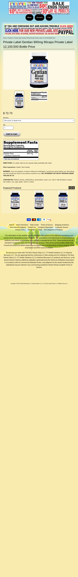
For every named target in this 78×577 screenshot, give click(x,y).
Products (10, 38)
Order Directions (22, 225)
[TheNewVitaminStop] (39, 13)
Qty (4, 125)
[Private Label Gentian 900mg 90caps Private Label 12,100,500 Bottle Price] (19, 100)
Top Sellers (32, 230)
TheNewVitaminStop (24, 283)
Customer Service (61, 227)
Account (39, 17)
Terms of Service (47, 225)
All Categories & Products (53, 230)
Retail (40, 230)
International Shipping (18, 227)
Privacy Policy (20, 230)
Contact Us (32, 227)
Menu (29, 17)
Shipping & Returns (62, 225)
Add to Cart (11, 134)
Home (4, 38)
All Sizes (6, 118)
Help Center (34, 225)
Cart (49, 17)
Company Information (45, 227)
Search (11, 225)
